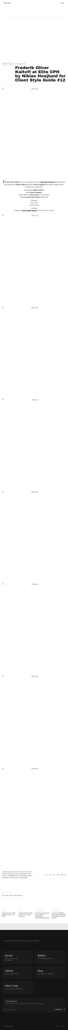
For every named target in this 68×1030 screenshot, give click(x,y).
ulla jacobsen (23, 877)
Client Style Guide (8, 874)
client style (17, 872)
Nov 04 (8, 64)
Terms (63, 1026)
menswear (11, 875)
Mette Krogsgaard (21, 875)
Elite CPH (17, 874)
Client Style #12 (27, 872)
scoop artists (13, 877)
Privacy (58, 1026)
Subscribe (58, 1009)
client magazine (7, 872)
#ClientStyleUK (20, 64)
